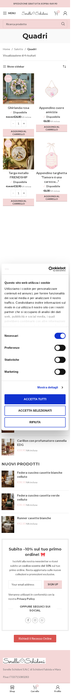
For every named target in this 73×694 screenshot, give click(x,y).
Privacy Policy (26, 598)
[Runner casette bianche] (8, 524)
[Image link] (24, 660)
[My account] (65, 13)
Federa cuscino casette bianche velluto (39, 474)
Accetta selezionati (35, 410)
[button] (18, 133)
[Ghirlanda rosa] (18, 88)
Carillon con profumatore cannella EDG (42, 442)
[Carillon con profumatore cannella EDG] (8, 447)
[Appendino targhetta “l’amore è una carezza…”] (51, 153)
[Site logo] (35, 13)
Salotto (18, 49)
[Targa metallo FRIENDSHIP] (18, 153)
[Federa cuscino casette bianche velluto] (8, 479)
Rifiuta (35, 422)
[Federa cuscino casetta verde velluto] (8, 501)
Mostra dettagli (47, 387)
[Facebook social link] (28, 620)
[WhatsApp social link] (42, 620)
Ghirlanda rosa (18, 107)
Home (6, 49)
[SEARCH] (63, 24)
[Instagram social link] (35, 620)
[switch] (60, 348)
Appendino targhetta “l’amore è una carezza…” (51, 177)
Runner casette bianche (34, 518)
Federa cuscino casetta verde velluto (38, 497)
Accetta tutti (35, 399)
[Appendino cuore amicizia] (51, 88)
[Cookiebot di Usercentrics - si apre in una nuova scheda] (49, 269)
